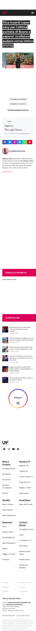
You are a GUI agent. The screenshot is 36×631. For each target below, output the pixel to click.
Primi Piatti (23, 546)
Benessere (7, 522)
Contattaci (22, 587)
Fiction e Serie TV (26, 477)
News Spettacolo (9, 515)
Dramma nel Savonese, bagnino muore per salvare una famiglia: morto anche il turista (21, 339)
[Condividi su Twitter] (20, 142)
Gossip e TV (24, 461)
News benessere (8, 543)
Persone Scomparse (6, 486)
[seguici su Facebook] (4, 449)
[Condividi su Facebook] (5, 142)
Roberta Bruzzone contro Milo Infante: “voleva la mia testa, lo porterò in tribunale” (20, 329)
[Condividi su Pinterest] (30, 142)
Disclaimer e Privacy (25, 582)
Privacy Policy (23, 591)
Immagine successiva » (18, 104)
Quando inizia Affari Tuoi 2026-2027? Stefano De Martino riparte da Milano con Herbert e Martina (21, 369)
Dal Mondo (6, 474)
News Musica (7, 510)
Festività (5, 559)
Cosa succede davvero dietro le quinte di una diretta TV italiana (21, 379)
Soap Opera (24, 493)
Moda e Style (7, 532)
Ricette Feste (24, 559)
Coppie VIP (23, 471)
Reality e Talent (25, 488)
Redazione (5, 587)
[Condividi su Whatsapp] (25, 142)
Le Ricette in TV (25, 540)
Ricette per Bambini (23, 566)
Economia (6, 479)
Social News (24, 500)
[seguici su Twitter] (18, 449)
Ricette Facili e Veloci (25, 552)
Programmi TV (25, 482)
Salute (4, 548)
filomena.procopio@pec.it (14, 604)
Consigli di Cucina (26, 529)
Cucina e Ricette (23, 523)
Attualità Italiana (8, 468)
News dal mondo (26, 504)
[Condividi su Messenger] (10, 142)
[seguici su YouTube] (13, 449)
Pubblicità (5, 591)
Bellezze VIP (23, 466)
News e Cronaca (6, 463)
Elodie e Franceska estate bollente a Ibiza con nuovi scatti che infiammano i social (21, 348)
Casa (4, 526)
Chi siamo (5, 582)
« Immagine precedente (18, 99)
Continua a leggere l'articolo (18, 110)
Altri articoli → (7, 172)
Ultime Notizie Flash (9, 279)
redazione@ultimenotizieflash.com (19, 602)
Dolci (21, 535)
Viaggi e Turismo (8, 554)
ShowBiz (6, 500)
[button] (32, 13)
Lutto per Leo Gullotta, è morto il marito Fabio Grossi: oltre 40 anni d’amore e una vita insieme (21, 358)
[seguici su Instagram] (9, 449)
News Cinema (7, 504)
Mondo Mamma (8, 537)
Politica (5, 493)
